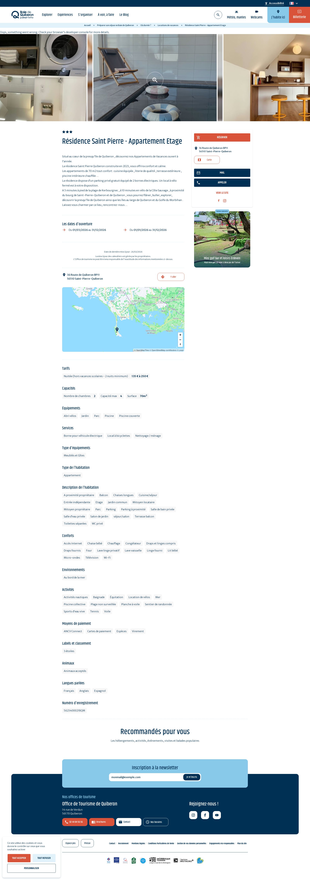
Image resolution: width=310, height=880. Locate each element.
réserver (222, 137)
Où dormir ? (145, 25)
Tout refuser (44, 858)
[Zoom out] (180, 339)
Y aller (173, 277)
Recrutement (123, 843)
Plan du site (242, 843)
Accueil (87, 25)
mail (222, 172)
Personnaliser (31, 868)
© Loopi (180, 350)
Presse (87, 843)
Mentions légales (138, 843)
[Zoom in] (180, 334)
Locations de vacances (168, 25)
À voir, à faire (106, 15)
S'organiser (85, 15)
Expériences (65, 15)
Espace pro (70, 843)
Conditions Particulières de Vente (161, 843)
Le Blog (124, 15)
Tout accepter (19, 858)
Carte (209, 160)
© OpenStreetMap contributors (163, 350)
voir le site (222, 193)
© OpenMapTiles (141, 350)
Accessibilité (274, 3)
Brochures (101, 822)
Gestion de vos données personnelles (191, 843)
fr (291, 3)
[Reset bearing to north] (180, 344)
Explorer (47, 15)
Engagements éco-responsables (221, 843)
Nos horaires (156, 822)
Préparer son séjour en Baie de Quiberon (115, 25)
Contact (126, 822)
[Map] (123, 319)
